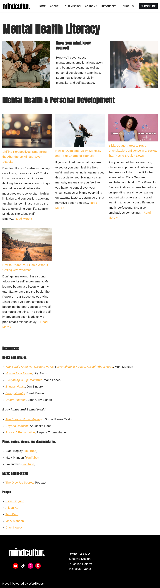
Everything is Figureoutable (23, 380)
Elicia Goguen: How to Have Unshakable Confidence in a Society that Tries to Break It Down (132, 150)
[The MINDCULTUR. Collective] (17, 6)
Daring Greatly (15, 393)
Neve (6, 583)
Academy (91, 6)
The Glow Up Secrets (19, 482)
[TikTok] (23, 566)
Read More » (23, 218)
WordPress (36, 583)
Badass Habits (15, 386)
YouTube (30, 450)
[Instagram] (30, 566)
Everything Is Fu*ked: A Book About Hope (85, 366)
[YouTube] (15, 566)
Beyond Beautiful (16, 425)
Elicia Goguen (14, 501)
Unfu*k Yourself (15, 399)
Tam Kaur (11, 514)
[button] (59, 6)
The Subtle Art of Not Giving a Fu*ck (29, 366)
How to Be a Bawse (18, 373)
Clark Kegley (14, 527)
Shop (126, 6)
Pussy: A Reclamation (20, 432)
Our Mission (73, 6)
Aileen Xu (11, 507)
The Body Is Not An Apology (24, 419)
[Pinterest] (38, 566)
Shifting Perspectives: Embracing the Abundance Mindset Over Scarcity (24, 156)
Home (42, 6)
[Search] (133, 6)
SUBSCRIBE (148, 6)
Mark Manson (14, 521)
